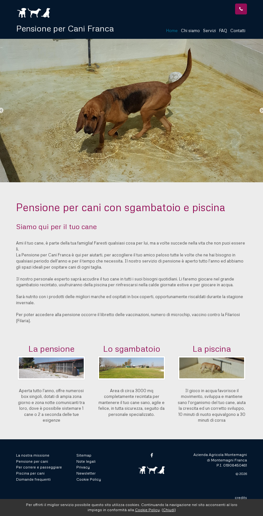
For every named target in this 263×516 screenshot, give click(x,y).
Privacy (83, 467)
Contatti (237, 30)
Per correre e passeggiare (39, 467)
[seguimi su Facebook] (151, 455)
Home (172, 30)
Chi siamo (190, 30)
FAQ (223, 30)
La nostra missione (32, 455)
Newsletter (86, 473)
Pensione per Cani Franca (65, 28)
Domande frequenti (33, 479)
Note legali (86, 461)
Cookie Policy (88, 479)
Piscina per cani (30, 473)
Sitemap (83, 455)
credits (241, 497)
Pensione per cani (32, 461)
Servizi (209, 30)
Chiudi (168, 509)
